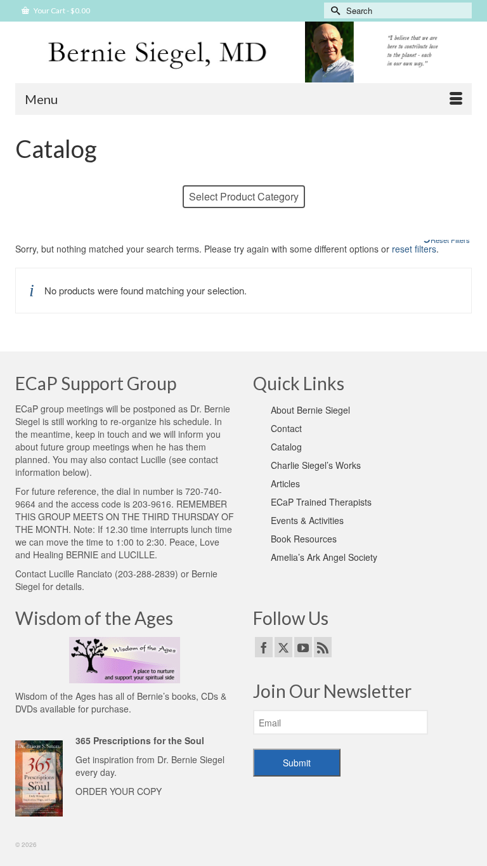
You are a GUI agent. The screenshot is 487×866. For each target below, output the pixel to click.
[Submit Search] (333, 10)
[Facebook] (264, 647)
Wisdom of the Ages (55, 696)
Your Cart (61, 10)
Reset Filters (450, 240)
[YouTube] (303, 647)
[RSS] (323, 647)
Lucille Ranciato (80, 573)
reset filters (414, 248)
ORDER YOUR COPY (118, 791)
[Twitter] (283, 647)
